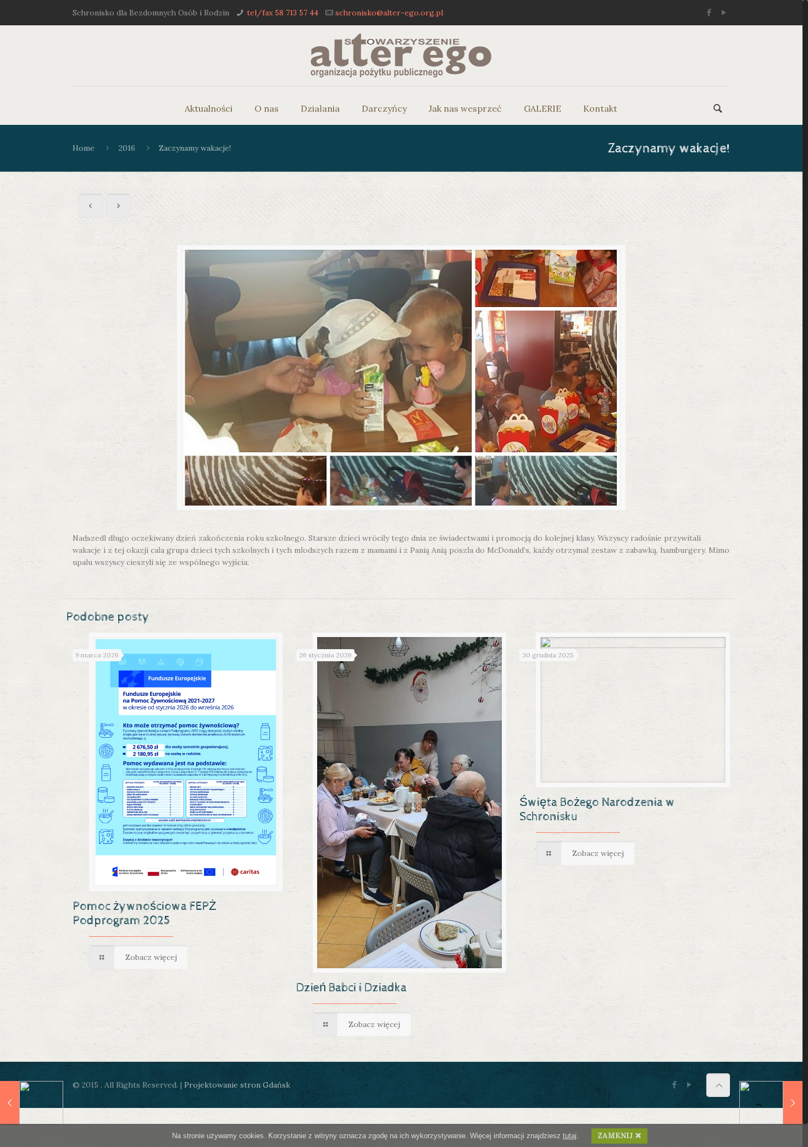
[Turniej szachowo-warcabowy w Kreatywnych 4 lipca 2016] (771, 1103)
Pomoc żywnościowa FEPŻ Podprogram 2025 (144, 913)
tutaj (570, 1136)
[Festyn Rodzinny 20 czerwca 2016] (31, 1103)
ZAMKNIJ (615, 1135)
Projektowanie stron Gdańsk (237, 1085)
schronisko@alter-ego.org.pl (389, 13)
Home (84, 148)
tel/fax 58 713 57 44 (282, 13)
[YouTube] (724, 12)
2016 (127, 148)
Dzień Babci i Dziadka (351, 988)
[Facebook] (709, 12)
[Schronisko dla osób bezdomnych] (401, 55)
